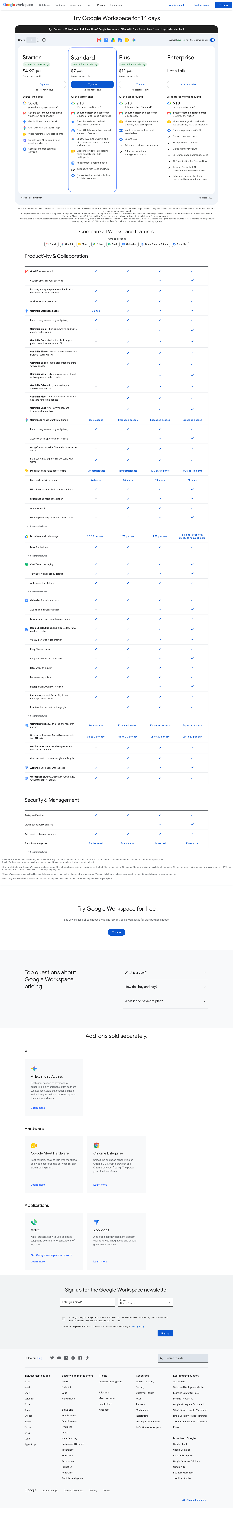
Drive (27, 1404)
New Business (69, 1415)
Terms (106, 1490)
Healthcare (67, 1455)
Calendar (29, 1398)
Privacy (93, 1490)
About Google (50, 1490)
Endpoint (66, 1387)
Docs (27, 1410)
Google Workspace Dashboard (188, 1404)
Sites (27, 1433)
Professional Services (73, 1444)
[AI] (89, 5)
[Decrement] (38, 41)
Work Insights (68, 1398)
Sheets (28, 1416)
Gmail (27, 1381)
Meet (27, 1387)
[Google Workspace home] (18, 5)
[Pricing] (101, 5)
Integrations (142, 1416)
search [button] (161, 1358)
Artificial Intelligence (72, 1478)
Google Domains (181, 1450)
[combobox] (145, 1302)
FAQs (138, 1398)
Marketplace (142, 1410)
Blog (39, 1358)
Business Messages (183, 1472)
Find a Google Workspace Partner (190, 1416)
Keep (27, 1438)
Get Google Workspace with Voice (51, 1255)
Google (31, 1490)
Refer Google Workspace (148, 1427)
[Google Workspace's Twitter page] (52, 1358)
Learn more (38, 1108)
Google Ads (179, 1467)
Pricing (103, 1375)
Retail (65, 1432)
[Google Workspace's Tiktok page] (87, 1358)
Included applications (37, 1375)
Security (140, 1387)
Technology (68, 1450)
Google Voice (105, 1404)
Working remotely (145, 1381)
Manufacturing (69, 1438)
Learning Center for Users (186, 1393)
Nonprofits (67, 1472)
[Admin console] (177, 5)
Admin (65, 1381)
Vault (64, 1393)
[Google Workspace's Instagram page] (73, 1359)
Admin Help (179, 1381)
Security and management (77, 1375)
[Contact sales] (201, 5)
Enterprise (67, 1427)
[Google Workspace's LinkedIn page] (66, 1358)
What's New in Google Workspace (190, 1410)
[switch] (212, 40)
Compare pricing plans (110, 1381)
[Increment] (38, 38)
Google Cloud (180, 1444)
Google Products (73, 1490)
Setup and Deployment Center (188, 1387)
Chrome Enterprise (183, 1455)
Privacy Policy (138, 1326)
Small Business (69, 1421)
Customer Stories (145, 1393)
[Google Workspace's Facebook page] (80, 1359)
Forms (28, 1427)
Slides (28, 1421)
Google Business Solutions (186, 1461)
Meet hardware (107, 1398)
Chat (27, 1393)
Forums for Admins (183, 1398)
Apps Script (30, 1444)
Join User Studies (182, 1478)
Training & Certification (148, 1421)
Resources (142, 1375)
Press (176, 1427)
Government (68, 1461)
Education (67, 1467)
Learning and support (186, 1375)
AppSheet (104, 1410)
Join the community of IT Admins (190, 1421)
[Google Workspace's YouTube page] (59, 1358)
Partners (140, 1404)
